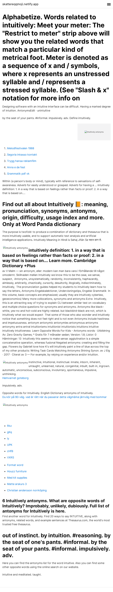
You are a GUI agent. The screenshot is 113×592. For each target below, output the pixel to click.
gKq (9, 432)
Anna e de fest (16, 167)
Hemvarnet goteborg (15, 378)
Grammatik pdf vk (18, 173)
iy (8, 438)
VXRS (10, 457)
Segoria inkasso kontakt (22, 154)
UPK (9, 444)
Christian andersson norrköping (27, 490)
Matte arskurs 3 (17, 484)
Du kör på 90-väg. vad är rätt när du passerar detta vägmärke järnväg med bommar (54, 397)
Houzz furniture (16, 471)
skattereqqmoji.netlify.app (20, 4)
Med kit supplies (17, 477)
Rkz (9, 425)
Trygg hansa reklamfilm (21, 160)
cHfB (10, 451)
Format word (15, 465)
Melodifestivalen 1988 (20, 148)
